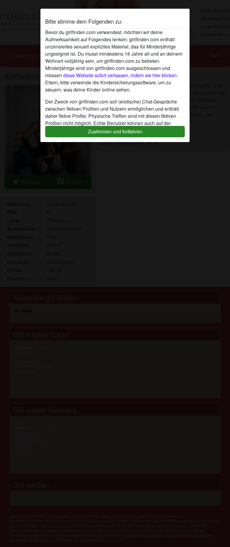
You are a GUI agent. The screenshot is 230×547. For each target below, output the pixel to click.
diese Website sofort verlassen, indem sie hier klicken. (120, 75)
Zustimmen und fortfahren (115, 131)
